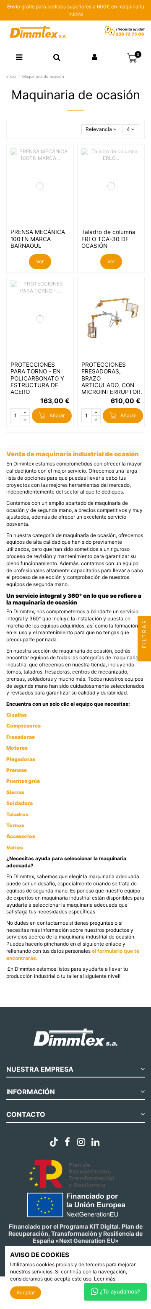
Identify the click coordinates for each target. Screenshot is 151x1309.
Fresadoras (20, 737)
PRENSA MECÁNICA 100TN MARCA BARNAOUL (37, 239)
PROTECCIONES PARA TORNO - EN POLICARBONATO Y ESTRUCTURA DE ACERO (37, 378)
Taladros (17, 814)
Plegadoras (20, 759)
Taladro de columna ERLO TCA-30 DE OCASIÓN (108, 239)
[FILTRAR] (144, 654)
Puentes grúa (23, 781)
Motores (17, 748)
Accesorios (20, 836)
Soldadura (19, 803)
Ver (40, 261)
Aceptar (25, 1292)
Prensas (16, 770)
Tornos (15, 825)
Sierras (15, 792)
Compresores (23, 726)
